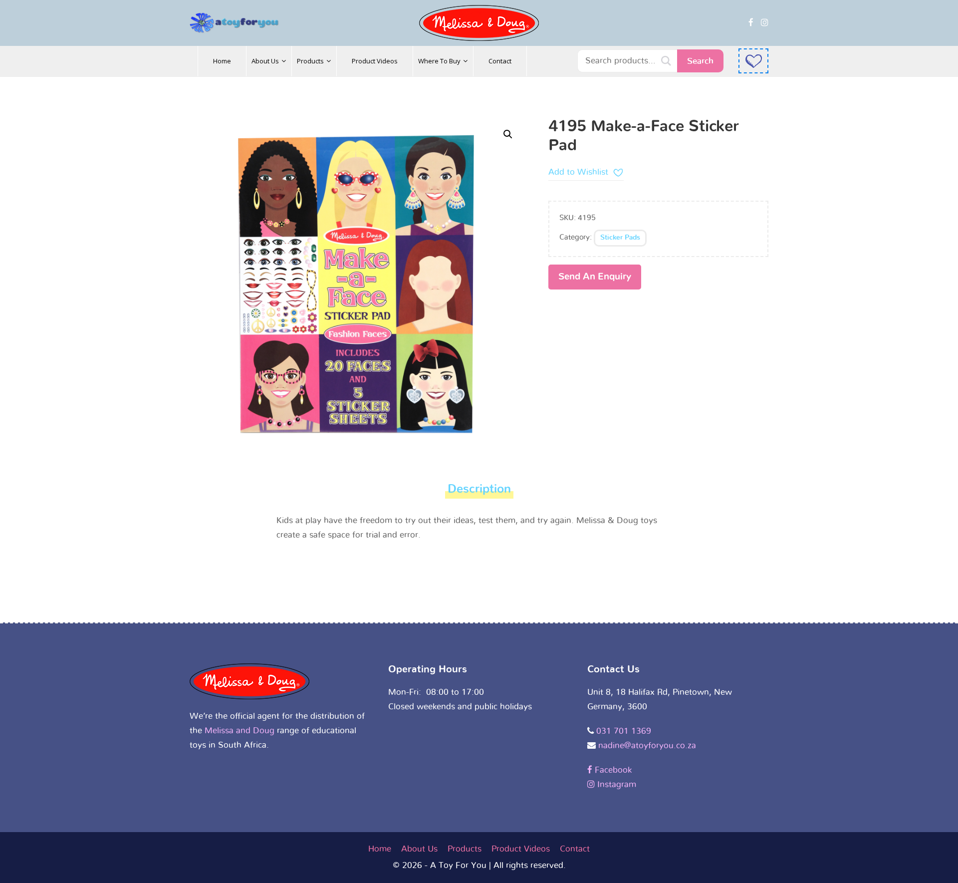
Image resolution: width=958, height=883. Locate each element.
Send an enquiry (594, 277)
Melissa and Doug (239, 730)
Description (479, 489)
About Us (419, 849)
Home (379, 849)
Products (464, 849)
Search (700, 61)
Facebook (612, 770)
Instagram (615, 784)
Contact (575, 849)
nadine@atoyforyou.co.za (647, 745)
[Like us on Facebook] (750, 22)
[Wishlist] (753, 60)
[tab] (479, 492)
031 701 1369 (623, 731)
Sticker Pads (620, 237)
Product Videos (520, 849)
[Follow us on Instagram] (764, 22)
